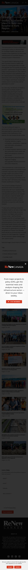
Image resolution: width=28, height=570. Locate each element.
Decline (18, 567)
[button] (25, 264)
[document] (14, 285)
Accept (10, 567)
